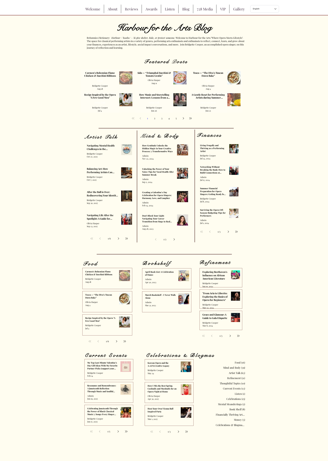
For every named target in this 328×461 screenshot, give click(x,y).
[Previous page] (140, 118)
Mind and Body (208, 102)
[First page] (133, 118)
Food (100, 80)
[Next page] (183, 118)
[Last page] (190, 118)
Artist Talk (100, 102)
